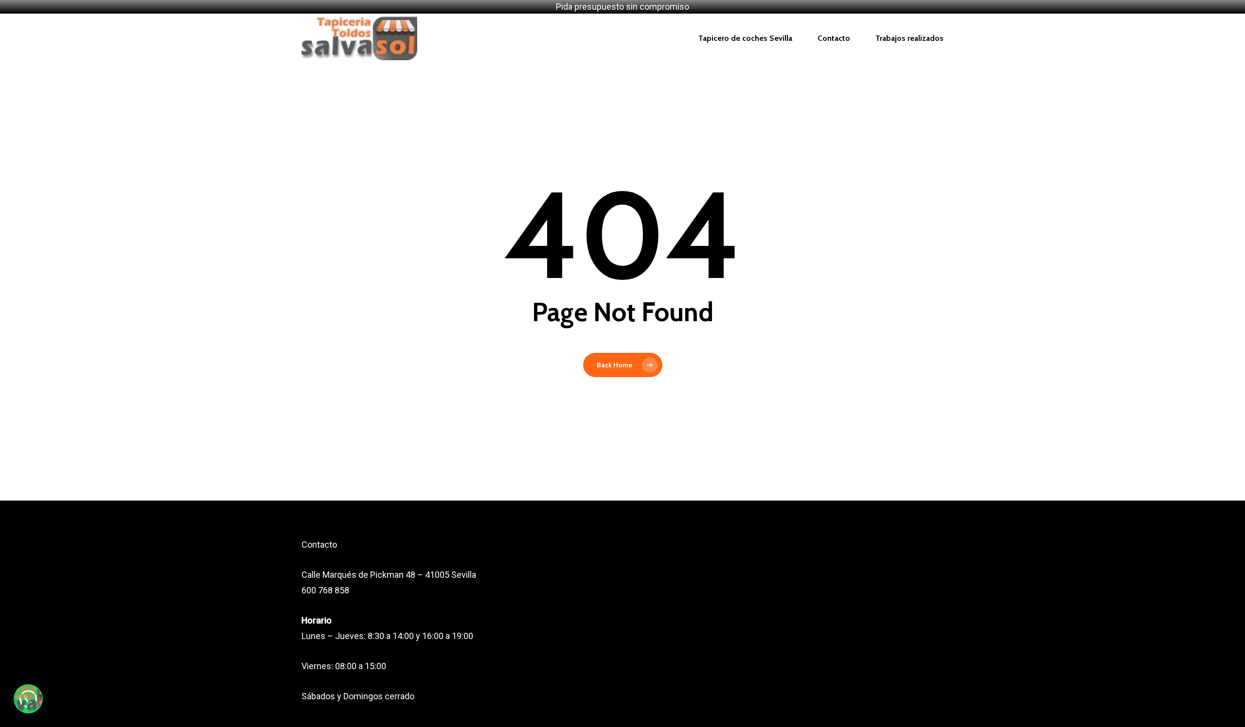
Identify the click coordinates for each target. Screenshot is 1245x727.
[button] (28, 698)
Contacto (834, 38)
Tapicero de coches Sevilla (745, 38)
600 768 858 (325, 590)
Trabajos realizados (909, 38)
